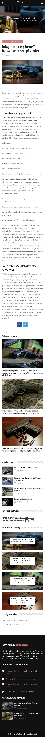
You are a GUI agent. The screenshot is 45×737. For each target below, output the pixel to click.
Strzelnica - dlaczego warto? (11, 624)
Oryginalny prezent (9, 620)
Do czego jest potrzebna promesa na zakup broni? (23, 679)
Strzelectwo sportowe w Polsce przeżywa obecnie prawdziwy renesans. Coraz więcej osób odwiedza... (22, 372)
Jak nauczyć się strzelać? (23, 499)
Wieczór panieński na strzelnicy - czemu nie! (21, 692)
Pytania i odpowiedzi (28, 18)
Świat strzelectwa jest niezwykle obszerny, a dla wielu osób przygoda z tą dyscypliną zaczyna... (22, 449)
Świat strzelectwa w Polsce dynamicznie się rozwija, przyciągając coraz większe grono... (20, 412)
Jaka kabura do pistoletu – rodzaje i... (27, 468)
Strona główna (14, 18)
